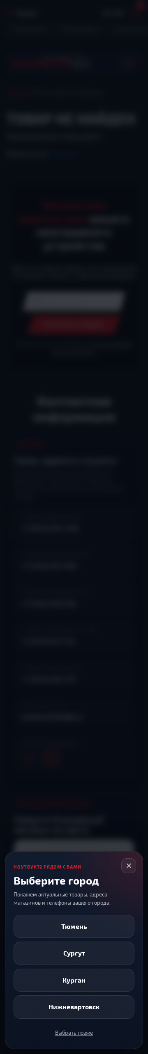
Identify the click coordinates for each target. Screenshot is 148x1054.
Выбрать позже (74, 1032)
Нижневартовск (74, 1007)
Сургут (74, 953)
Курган (74, 980)
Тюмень (74, 926)
